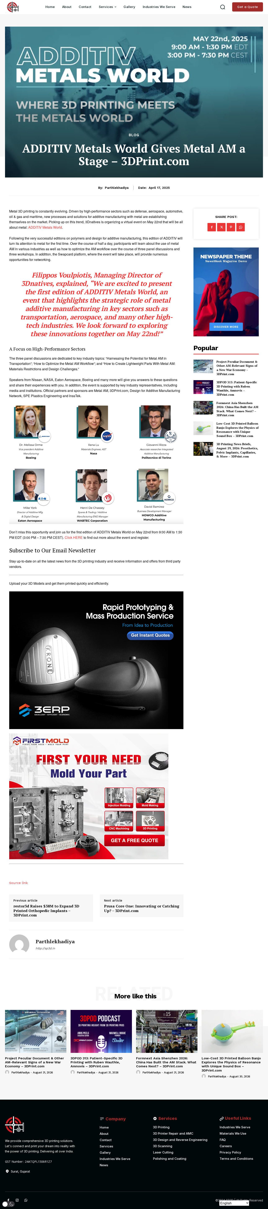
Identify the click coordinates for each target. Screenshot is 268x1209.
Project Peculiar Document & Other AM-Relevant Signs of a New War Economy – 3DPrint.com (237, 368)
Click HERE (74, 537)
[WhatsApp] (240, 227)
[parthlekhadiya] (19, 944)
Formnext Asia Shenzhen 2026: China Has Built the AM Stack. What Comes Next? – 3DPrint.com (237, 409)
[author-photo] (7, 1072)
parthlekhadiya (117, 188)
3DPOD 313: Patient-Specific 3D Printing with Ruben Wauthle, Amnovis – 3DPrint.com (236, 388)
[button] (222, 6)
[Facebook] (211, 227)
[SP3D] (12, 7)
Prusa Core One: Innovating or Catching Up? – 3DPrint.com (141, 908)
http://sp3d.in (45, 948)
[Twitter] (221, 227)
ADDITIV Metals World (45, 227)
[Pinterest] (231, 227)
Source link (18, 883)
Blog (134, 135)
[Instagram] (17, 1200)
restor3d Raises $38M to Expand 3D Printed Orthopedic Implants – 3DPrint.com (46, 910)
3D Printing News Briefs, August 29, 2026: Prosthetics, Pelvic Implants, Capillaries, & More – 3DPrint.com (237, 450)
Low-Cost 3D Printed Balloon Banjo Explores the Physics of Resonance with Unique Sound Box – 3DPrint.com (237, 429)
